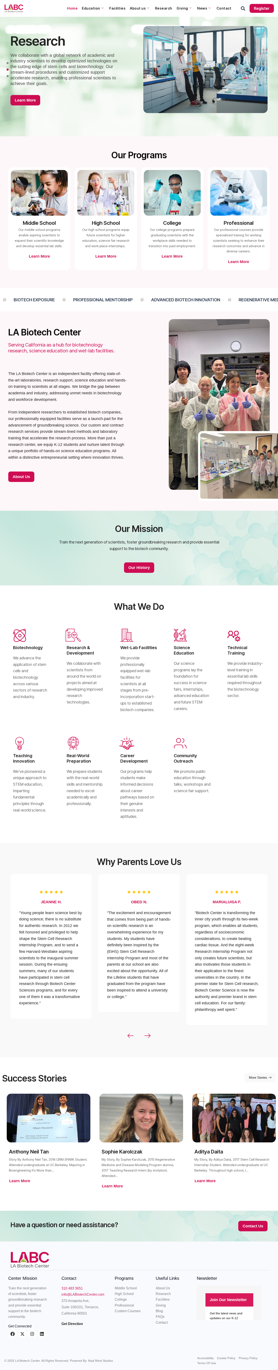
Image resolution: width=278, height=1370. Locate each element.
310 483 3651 (72, 1288)
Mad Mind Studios (100, 1360)
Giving (182, 8)
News (202, 8)
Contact (224, 8)
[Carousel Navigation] (139, 1035)
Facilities (117, 8)
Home (72, 8)
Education (91, 8)
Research (163, 8)
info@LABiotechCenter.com (82, 1294)
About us (138, 8)
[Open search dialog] (243, 9)
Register (262, 8)
